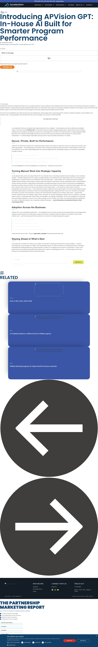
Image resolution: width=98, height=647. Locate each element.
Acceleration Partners (50, 119)
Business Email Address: (7, 622)
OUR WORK (48, 5)
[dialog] (49, 640)
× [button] (96, 635)
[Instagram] (55, 590)
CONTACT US (7, 67)
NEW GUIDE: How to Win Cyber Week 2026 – (49, 1)
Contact (89, 5)
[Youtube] (58, 590)
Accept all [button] (69, 640)
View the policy (16, 640)
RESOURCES (60, 5)
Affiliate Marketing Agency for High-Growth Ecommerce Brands (33, 366)
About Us (79, 5)
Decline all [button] (83, 640)
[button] (49, 428)
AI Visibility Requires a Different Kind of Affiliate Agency (30, 334)
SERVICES (38, 5)
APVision (71, 5)
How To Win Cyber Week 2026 (21, 301)
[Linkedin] (52, 590)
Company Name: (5, 634)
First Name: (4, 626)
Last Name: (3, 630)
